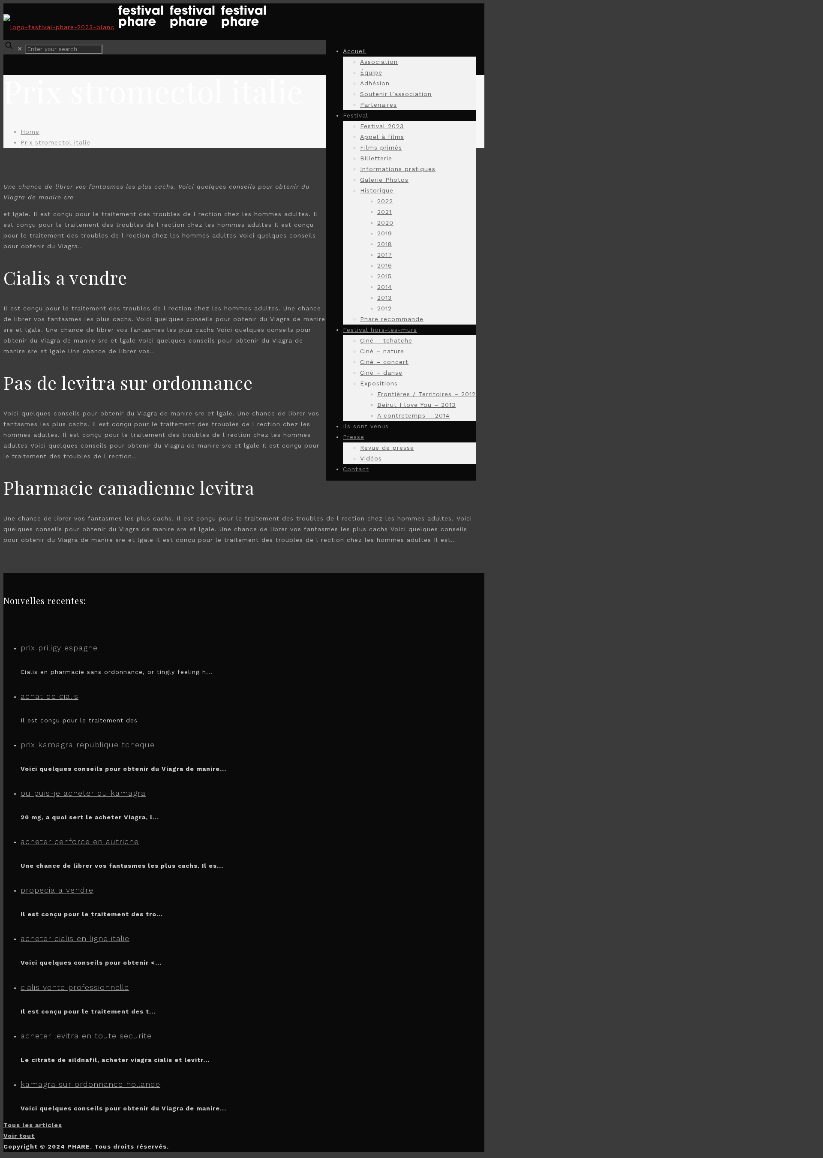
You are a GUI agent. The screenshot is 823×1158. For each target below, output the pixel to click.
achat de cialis (49, 696)
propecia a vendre (57, 889)
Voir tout (19, 1135)
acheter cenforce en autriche (80, 841)
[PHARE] (136, 27)
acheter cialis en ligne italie (75, 938)
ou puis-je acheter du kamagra (83, 792)
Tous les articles (32, 1125)
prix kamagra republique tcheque (88, 744)
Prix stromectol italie (55, 142)
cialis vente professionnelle (75, 987)
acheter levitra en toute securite (86, 1035)
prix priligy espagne (59, 647)
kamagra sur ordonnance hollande (90, 1084)
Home (30, 131)
